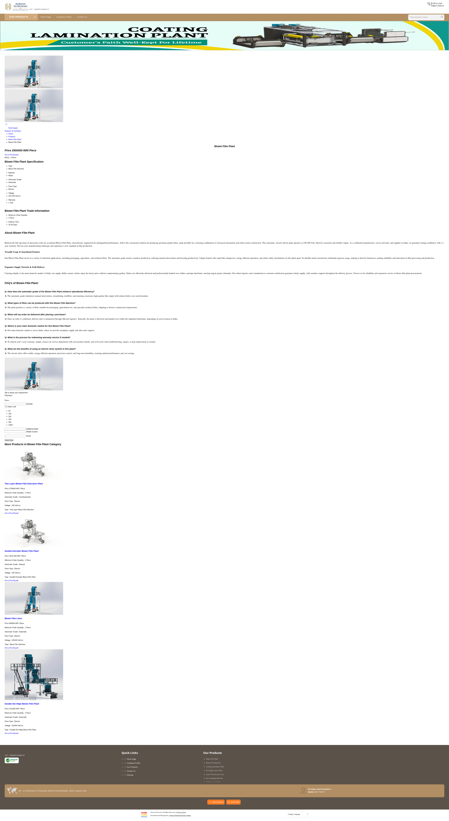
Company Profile (64, 17)
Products (11, 137)
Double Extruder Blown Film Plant (22, 551)
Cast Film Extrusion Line (215, 774)
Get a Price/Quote (11, 155)
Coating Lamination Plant (215, 767)
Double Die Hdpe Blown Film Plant (22, 704)
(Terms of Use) (181, 812)
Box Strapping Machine (214, 778)
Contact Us (82, 17)
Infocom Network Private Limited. (180, 815)
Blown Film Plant (14, 139)
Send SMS (235, 802)
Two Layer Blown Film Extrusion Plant (24, 483)
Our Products (18, 16)
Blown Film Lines (13, 618)
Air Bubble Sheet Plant (214, 770)
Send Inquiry (13, 128)
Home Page (46, 17)
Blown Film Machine (213, 763)
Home (10, 134)
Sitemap (130, 775)
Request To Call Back (13, 131)
